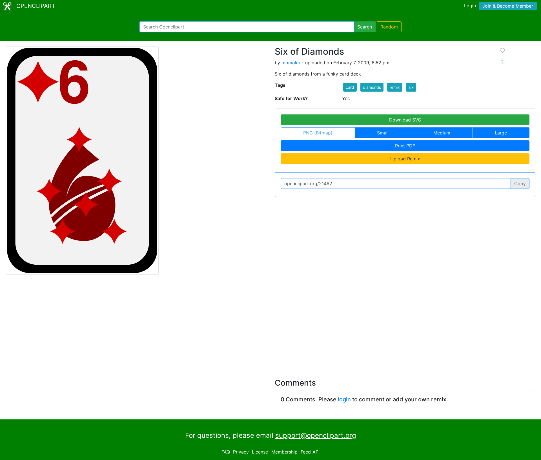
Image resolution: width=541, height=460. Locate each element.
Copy (520, 183)
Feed (306, 452)
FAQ (225, 452)
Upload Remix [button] (405, 159)
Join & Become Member (507, 6)
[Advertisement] (270, 323)
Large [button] (501, 133)
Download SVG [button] (405, 120)
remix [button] (395, 87)
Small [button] (383, 133)
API (316, 452)
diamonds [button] (372, 87)
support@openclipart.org (315, 435)
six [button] (411, 87)
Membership (284, 452)
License (260, 452)
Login (470, 5)
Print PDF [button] (405, 146)
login (344, 399)
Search (364, 27)
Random (389, 27)
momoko (290, 62)
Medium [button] (441, 133)
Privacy (241, 452)
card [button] (350, 87)
